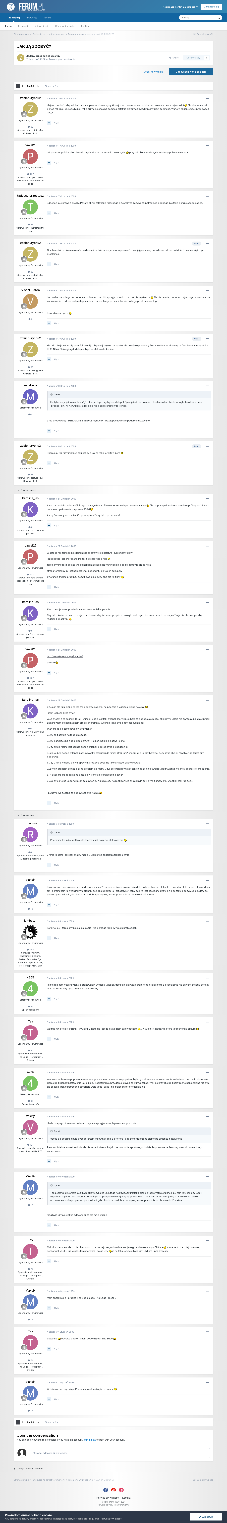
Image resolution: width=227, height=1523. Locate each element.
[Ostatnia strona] (38, 86)
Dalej (30, 86)
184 (31, 1144)
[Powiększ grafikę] (185, 105)
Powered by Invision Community (113, 1505)
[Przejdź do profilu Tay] (30, 1032)
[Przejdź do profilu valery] (30, 1127)
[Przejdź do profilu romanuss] (30, 834)
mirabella (30, 385)
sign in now (90, 1439)
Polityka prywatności (108, 1497)
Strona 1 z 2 (51, 86)
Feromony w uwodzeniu (62, 59)
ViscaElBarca (30, 290)
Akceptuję (207, 1516)
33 (31, 224)
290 (31, 949)
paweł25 (30, 145)
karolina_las (30, 498)
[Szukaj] (218, 17)
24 (31, 1050)
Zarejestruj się (211, 6)
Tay (30, 1021)
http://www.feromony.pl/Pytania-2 (65, 656)
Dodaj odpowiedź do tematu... (51, 1453)
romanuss (30, 823)
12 (31, 908)
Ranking (85, 26)
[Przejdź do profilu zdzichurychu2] (20, 57)
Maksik (30, 879)
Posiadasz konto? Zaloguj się (179, 6)
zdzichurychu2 (51, 55)
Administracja (42, 26)
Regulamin (23, 26)
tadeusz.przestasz (30, 195)
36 (31, 1006)
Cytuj (56, 122)
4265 (30, 977)
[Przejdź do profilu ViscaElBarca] (30, 301)
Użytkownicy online (65, 26)
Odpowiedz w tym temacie (191, 71)
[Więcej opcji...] (207, 99)
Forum (8, 26)
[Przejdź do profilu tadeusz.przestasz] (30, 207)
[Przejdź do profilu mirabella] (30, 396)
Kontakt (126, 1497)
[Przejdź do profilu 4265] (30, 988)
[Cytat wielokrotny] (49, 123)
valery (30, 1116)
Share (175, 57)
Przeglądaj (14, 17)
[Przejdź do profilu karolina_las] (30, 509)
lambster (30, 920)
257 (31, 174)
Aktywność (31, 17)
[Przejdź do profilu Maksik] (30, 891)
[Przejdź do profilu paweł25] (30, 156)
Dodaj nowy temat (153, 71)
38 (31, 126)
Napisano (61, 98)
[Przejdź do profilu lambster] (30, 931)
